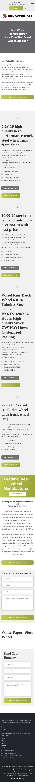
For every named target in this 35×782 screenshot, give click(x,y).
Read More (4, 727)
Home (3, 738)
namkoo (27, 775)
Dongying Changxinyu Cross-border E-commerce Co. (16, 733)
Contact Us (4, 745)
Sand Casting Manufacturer (17, 775)
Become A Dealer (10, 188)
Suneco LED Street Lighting (19, 773)
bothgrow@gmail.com (22, 4)
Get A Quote (16, 8)
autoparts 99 (6, 770)
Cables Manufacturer (14, 770)
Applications (4, 743)
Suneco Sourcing (25, 770)
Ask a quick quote (10, 195)
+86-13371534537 (12, 4)
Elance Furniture (7, 773)
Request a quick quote (17, 97)
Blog (2, 741)
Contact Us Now (17, 494)
